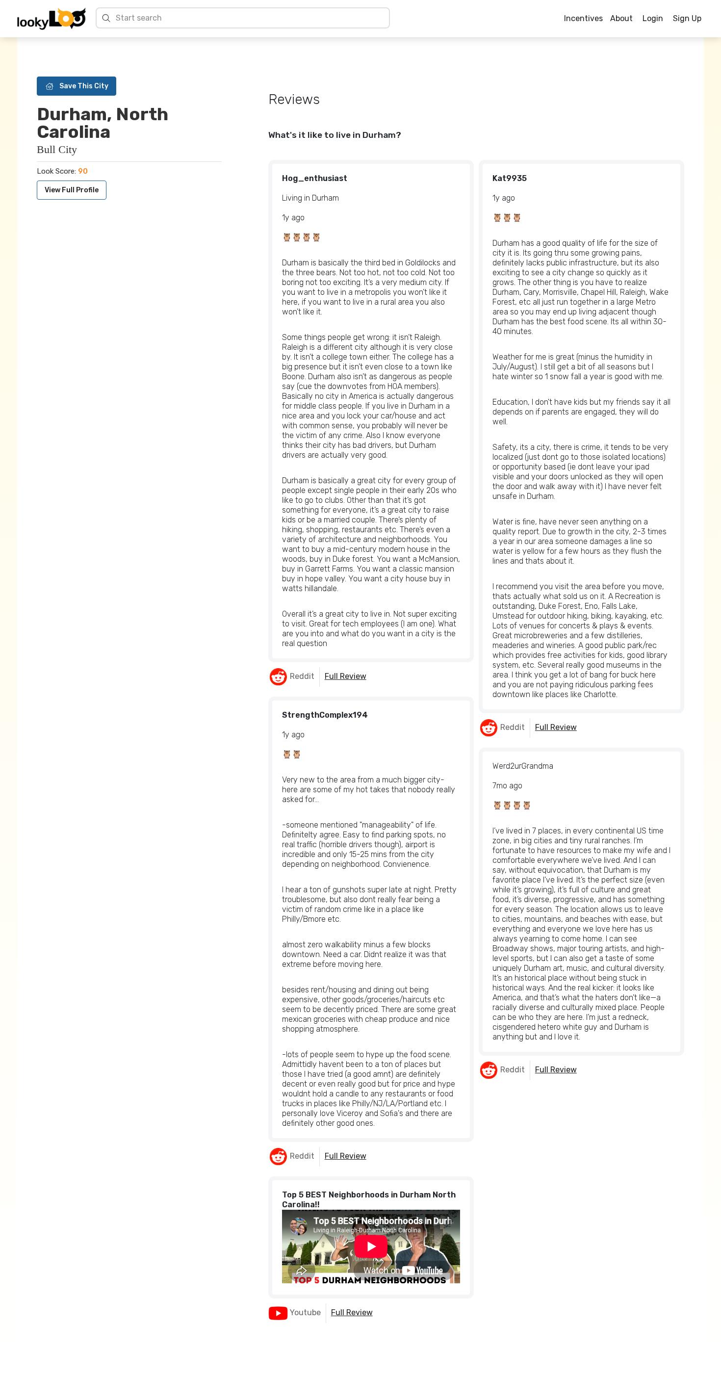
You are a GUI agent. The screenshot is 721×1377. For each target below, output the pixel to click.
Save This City (83, 86)
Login (653, 18)
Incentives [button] (583, 19)
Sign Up (687, 18)
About (621, 18)
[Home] (51, 18)
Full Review (345, 676)
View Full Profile (72, 190)
